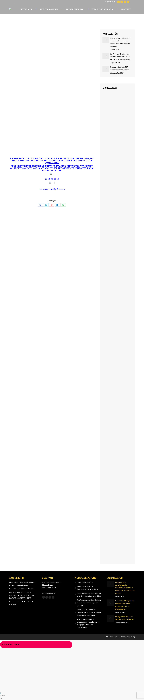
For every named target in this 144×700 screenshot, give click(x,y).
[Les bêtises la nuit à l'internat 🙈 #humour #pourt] (127, 232)
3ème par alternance (85, 582)
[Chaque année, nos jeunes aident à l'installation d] (117, 537)
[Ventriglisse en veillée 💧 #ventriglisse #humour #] (117, 180)
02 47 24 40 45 (110, 2)
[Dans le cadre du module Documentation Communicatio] (107, 537)
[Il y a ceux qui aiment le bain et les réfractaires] (107, 232)
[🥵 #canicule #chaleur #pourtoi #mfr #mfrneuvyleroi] (117, 140)
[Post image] (105, 40)
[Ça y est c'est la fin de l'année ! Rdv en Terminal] (127, 145)
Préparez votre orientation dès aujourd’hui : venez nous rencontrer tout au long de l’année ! (120, 42)
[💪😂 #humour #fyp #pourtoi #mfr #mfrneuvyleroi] (127, 100)
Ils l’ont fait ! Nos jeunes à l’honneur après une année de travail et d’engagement (120, 56)
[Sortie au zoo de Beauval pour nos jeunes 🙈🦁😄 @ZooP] (107, 149)
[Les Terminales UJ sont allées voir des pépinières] (127, 531)
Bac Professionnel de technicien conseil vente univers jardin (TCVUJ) (89, 603)
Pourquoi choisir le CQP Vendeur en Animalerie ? (119, 68)
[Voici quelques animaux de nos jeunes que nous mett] (107, 111)
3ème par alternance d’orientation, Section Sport (87, 587)
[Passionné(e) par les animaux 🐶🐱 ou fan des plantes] (117, 366)
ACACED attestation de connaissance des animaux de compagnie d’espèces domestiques (88, 623)
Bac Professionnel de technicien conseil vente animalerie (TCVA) (89, 594)
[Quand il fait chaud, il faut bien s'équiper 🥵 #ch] (107, 180)
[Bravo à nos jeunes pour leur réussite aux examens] (117, 111)
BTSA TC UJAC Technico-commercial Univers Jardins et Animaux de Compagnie (89, 612)
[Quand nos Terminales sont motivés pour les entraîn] (127, 193)
